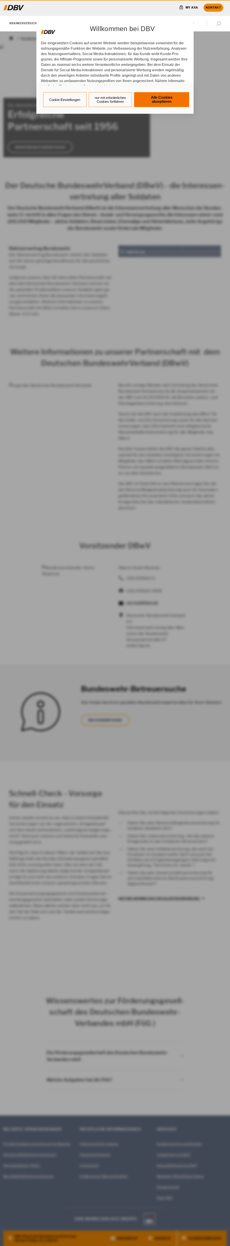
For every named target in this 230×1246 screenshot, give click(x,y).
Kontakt (213, 7)
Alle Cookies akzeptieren (161, 99)
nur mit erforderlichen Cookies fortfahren (110, 99)
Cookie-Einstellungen (64, 100)
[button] (219, 23)
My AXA (192, 7)
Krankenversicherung (28, 23)
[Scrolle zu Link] (48, 29)
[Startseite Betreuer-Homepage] (13, 7)
